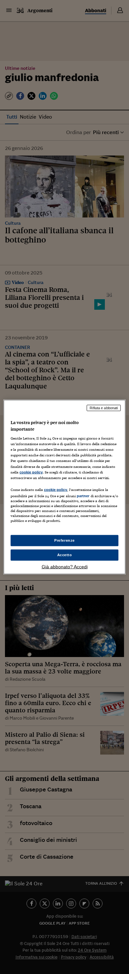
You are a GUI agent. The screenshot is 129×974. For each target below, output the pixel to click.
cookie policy (31, 472)
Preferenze (64, 540)
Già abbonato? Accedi (65, 566)
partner (83, 496)
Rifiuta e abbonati (104, 408)
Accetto (64, 555)
